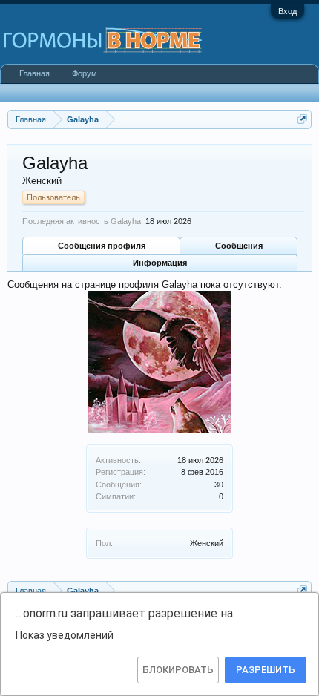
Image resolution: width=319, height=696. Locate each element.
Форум (84, 73)
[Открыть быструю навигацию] (302, 119)
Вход (287, 11)
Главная (34, 73)
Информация (160, 262)
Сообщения (239, 245)
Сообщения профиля (101, 245)
